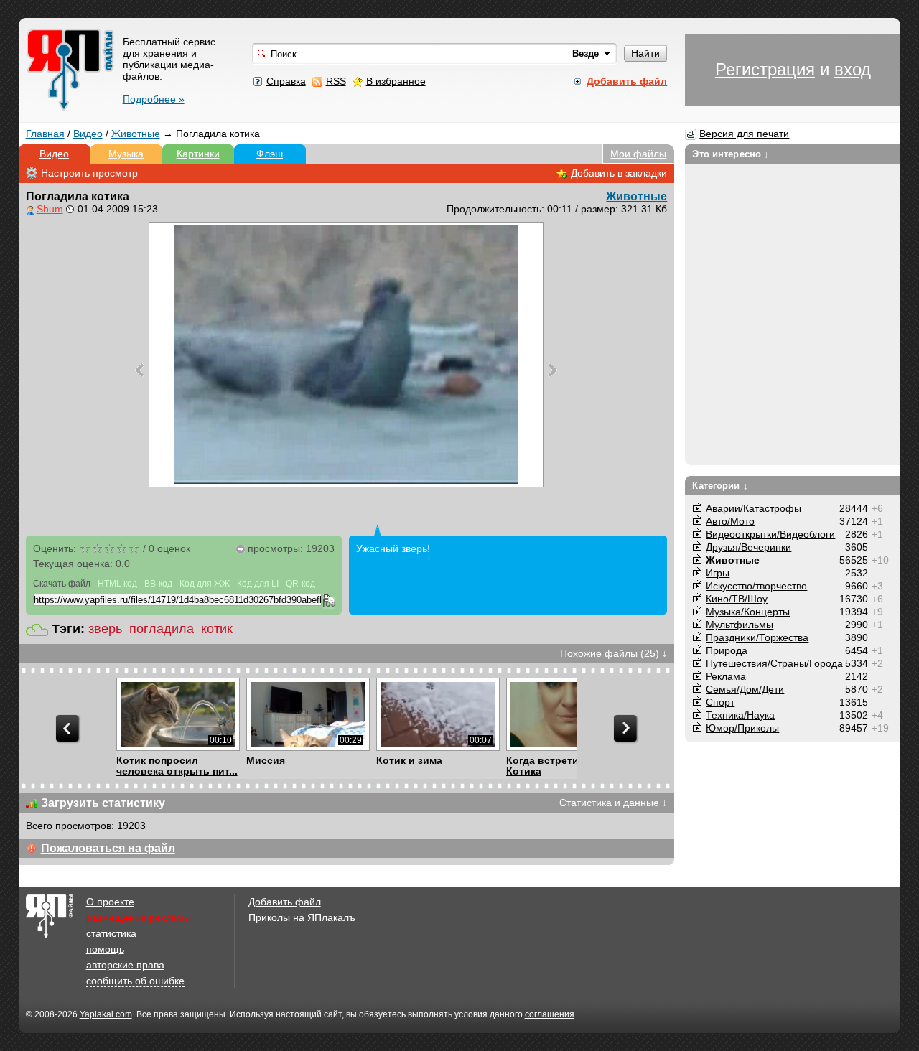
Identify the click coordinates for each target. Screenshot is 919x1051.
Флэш (269, 153)
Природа (726, 650)
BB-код (158, 584)
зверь (105, 629)
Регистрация (765, 69)
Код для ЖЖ (204, 584)
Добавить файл (284, 901)
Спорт (720, 702)
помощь (105, 949)
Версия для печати (744, 133)
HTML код (117, 584)
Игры (717, 573)
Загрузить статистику (103, 803)
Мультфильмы (739, 624)
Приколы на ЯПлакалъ (301, 917)
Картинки (198, 153)
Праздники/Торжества (757, 637)
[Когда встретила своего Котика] (567, 714)
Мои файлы (638, 153)
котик (217, 629)
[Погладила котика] (346, 354)
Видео (88, 133)
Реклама (726, 676)
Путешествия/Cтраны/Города (774, 663)
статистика (111, 933)
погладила (161, 629)
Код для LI (258, 584)
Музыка (126, 153)
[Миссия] (307, 714)
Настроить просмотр (89, 173)
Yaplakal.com (106, 1014)
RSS (336, 81)
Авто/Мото (730, 521)
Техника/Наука (740, 715)
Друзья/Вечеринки (748, 547)
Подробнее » (154, 99)
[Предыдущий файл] (140, 370)
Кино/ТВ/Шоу (737, 598)
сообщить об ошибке (135, 980)
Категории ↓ (719, 485)
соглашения (549, 1014)
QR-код (300, 584)
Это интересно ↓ (730, 154)
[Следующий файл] (552, 370)
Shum (50, 209)
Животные (135, 133)
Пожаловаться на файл (108, 848)
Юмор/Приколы (742, 728)
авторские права (125, 965)
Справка (286, 81)
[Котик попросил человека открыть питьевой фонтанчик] (177, 714)
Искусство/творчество (756, 586)
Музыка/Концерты (748, 611)
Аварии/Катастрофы (753, 508)
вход (852, 69)
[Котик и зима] (437, 714)
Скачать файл (61, 584)
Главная (45, 133)
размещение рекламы (138, 917)
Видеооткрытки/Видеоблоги (770, 534)
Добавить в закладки (619, 173)
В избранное (396, 81)
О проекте (110, 901)
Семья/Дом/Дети (745, 689)
